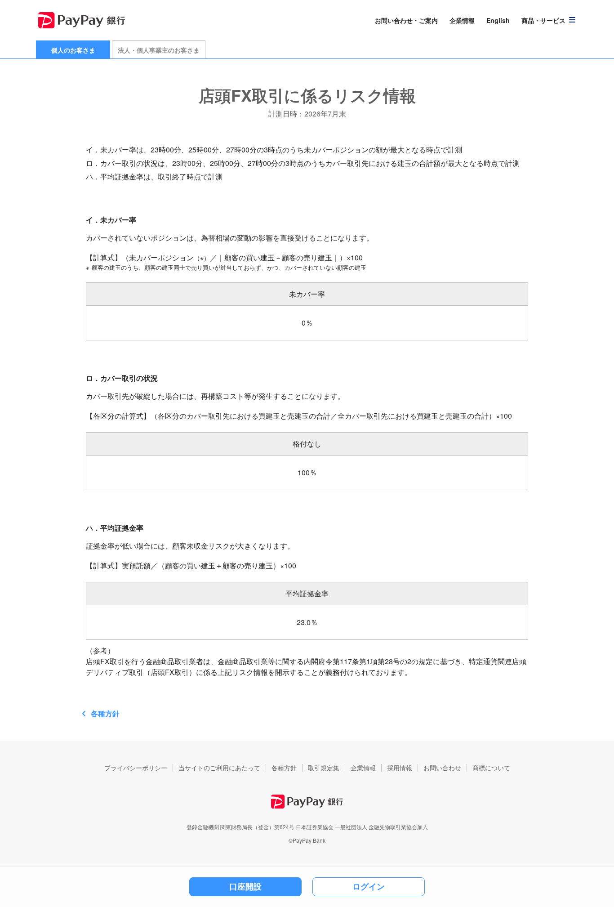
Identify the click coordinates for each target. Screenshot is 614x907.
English (498, 20)
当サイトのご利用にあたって (219, 767)
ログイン (368, 886)
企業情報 (462, 20)
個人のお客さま (73, 49)
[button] (549, 20)
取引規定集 (323, 767)
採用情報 (399, 767)
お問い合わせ (442, 767)
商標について (491, 767)
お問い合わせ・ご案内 (406, 20)
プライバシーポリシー (135, 767)
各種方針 (105, 713)
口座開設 (245, 886)
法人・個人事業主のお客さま (159, 49)
